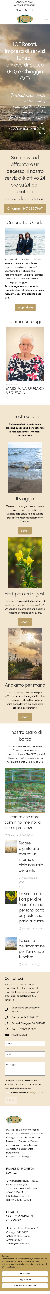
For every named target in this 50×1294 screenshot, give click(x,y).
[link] (25, 467)
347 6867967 (25, 2)
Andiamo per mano (25, 685)
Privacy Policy (34, 1093)
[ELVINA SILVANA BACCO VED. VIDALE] (25, 353)
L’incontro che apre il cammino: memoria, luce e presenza (23, 822)
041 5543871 (15, 1239)
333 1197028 (15, 1235)
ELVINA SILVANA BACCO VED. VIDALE (23, 390)
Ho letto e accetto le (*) (26, 1093)
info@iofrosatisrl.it (26, 4)
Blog (18, 10)
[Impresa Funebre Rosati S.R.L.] (25, 19)
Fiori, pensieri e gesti (25, 594)
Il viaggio (25, 499)
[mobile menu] (46, 19)
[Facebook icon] (33, 10)
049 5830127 (16, 1192)
